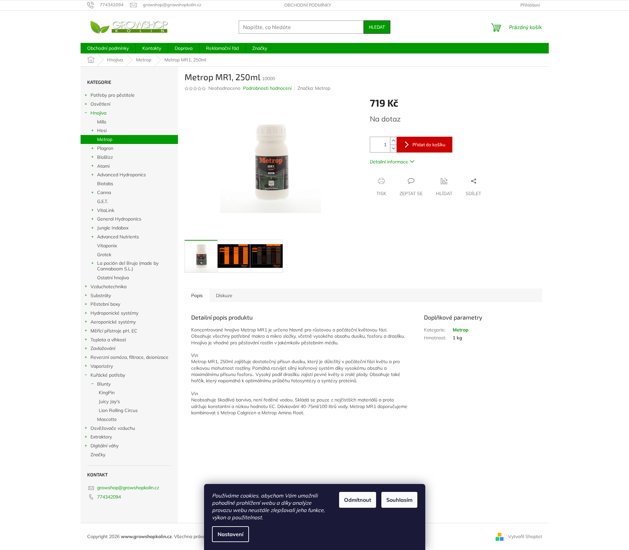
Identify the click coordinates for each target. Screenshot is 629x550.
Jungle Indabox (112, 228)
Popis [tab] (197, 295)
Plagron (105, 148)
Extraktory (101, 437)
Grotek (104, 255)
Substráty (100, 295)
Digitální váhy (104, 446)
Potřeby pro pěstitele (112, 95)
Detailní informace (389, 162)
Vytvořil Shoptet (525, 536)
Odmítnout (357, 500)
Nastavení (230, 534)
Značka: (313, 88)
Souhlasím (399, 500)
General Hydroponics (119, 219)
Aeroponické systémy (113, 322)
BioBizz (105, 157)
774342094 (109, 497)
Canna (104, 192)
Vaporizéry (101, 366)
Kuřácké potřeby (107, 375)
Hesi (102, 130)
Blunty (104, 384)
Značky (97, 455)
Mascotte (107, 419)
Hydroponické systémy (114, 313)
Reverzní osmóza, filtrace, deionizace (129, 357)
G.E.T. (102, 201)
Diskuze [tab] (224, 295)
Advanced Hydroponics (121, 175)
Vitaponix (107, 246)
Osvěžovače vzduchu (112, 428)
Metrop (104, 139)
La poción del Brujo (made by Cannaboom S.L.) (127, 266)
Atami (103, 166)
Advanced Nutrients (118, 237)
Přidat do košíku (428, 144)
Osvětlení (100, 104)
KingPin (107, 392)
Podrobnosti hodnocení (267, 88)
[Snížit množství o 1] (393, 148)
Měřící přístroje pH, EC (113, 331)
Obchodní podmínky (307, 5)
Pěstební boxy (105, 304)
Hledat (377, 27)
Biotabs (105, 184)
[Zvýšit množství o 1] (393, 141)
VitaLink (105, 210)
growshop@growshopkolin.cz (128, 488)
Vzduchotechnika (108, 287)
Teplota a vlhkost (108, 340)
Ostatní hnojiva (113, 278)
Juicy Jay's (109, 401)
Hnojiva (98, 113)
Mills (101, 122)
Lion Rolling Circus (118, 410)
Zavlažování (102, 348)
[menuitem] (108, 48)
